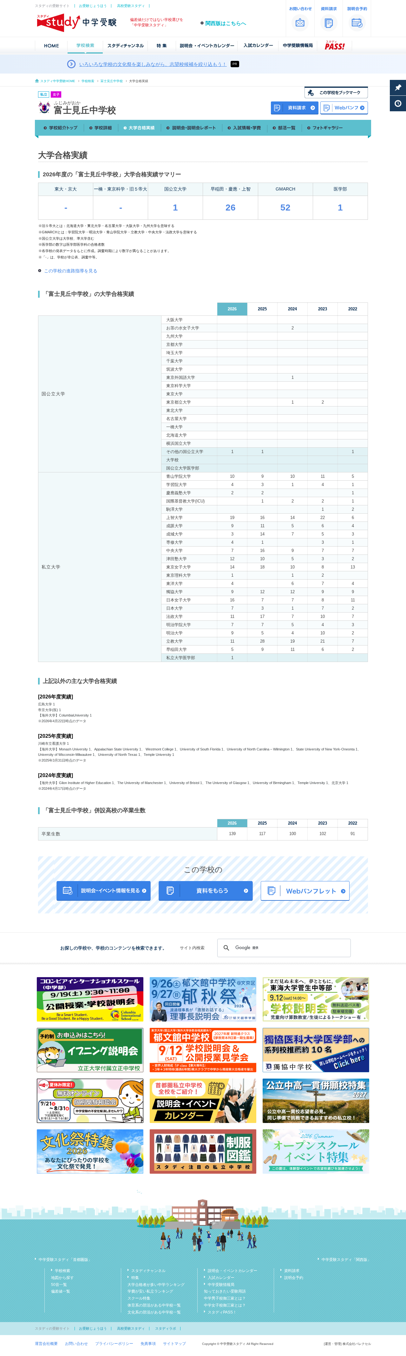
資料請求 (291, 1270)
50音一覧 (59, 1284)
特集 (135, 1277)
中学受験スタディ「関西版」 (346, 1259)
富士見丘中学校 (112, 81)
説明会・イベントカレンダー (232, 1270)
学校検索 (88, 81)
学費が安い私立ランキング (150, 1291)
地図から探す (62, 1277)
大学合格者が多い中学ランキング (156, 1284)
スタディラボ (165, 1328)
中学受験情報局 (221, 1284)
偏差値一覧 (60, 1291)
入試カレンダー (221, 1277)
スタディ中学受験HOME (57, 81)
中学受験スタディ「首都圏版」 (65, 1259)
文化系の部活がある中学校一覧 (154, 1312)
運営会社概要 (46, 1343)
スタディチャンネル (148, 1270)
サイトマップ (174, 1343)
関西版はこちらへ (226, 23)
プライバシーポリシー (114, 1343)
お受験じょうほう (93, 6)
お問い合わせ (76, 1343)
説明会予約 (293, 1277)
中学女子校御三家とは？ (225, 1305)
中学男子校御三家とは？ (225, 1298)
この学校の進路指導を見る (70, 270)
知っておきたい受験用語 (225, 1291)
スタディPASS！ (222, 1312)
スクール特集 (139, 1298)
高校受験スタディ (131, 6)
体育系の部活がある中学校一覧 (154, 1305)
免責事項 (148, 1343)
